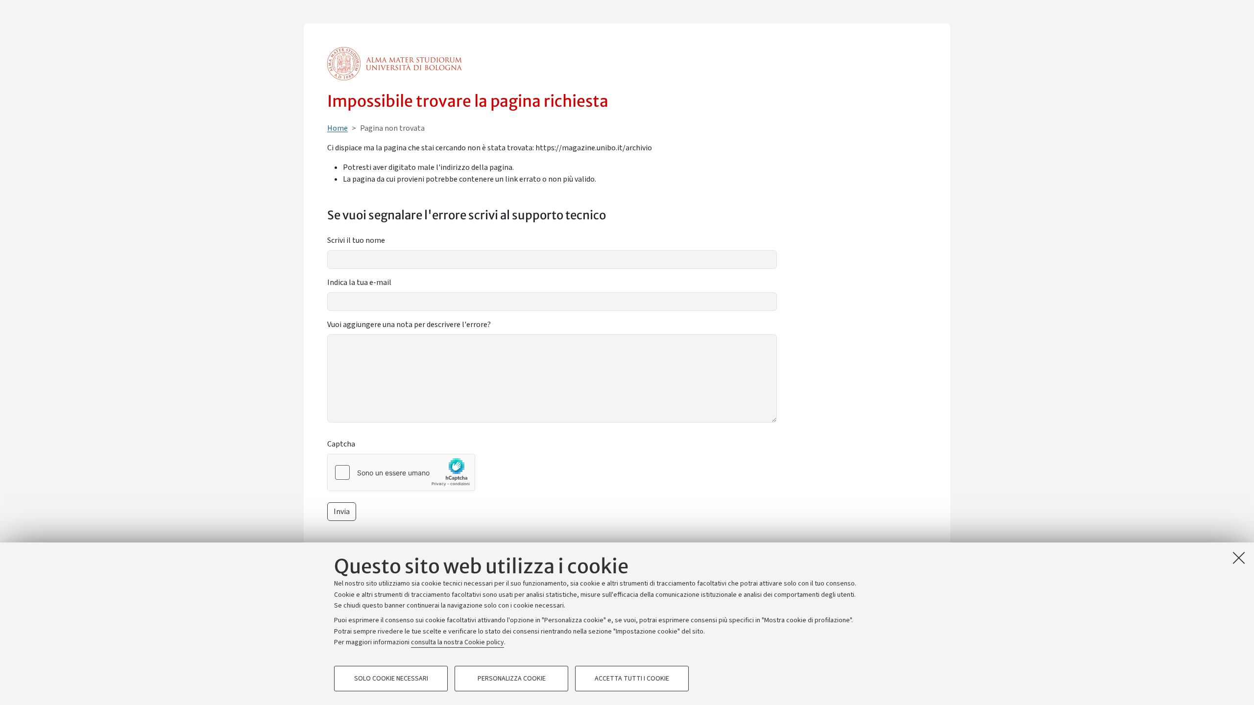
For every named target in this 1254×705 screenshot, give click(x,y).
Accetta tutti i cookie (632, 678)
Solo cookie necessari (391, 678)
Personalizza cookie (512, 678)
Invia (342, 511)
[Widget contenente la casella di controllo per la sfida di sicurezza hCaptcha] (401, 472)
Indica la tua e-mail (359, 282)
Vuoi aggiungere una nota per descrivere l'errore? (409, 324)
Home (337, 128)
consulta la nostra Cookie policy (457, 642)
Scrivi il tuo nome (356, 240)
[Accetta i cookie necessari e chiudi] (1239, 557)
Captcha (341, 444)
